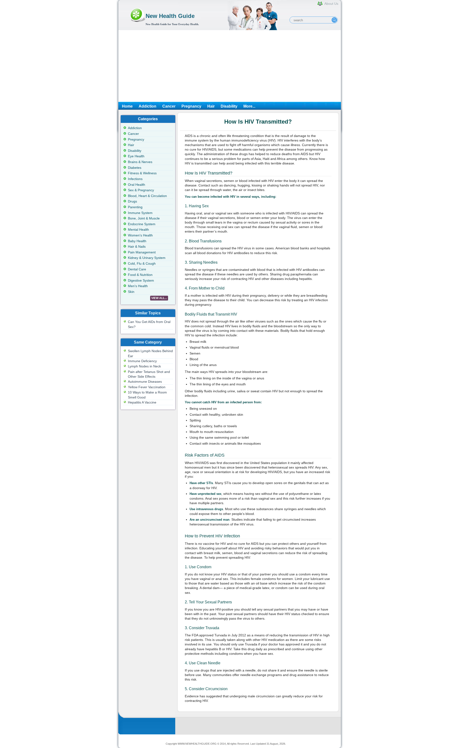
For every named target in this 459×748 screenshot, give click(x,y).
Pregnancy (191, 106)
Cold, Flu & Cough (142, 263)
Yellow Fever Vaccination (146, 387)
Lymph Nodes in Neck (144, 366)
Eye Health (136, 156)
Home (127, 106)
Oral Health (136, 184)
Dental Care (137, 269)
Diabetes (134, 167)
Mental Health (138, 229)
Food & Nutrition (140, 275)
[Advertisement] (229, 66)
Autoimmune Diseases (145, 381)
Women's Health (140, 235)
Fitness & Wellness (142, 173)
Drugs (132, 201)
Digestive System (141, 280)
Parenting (135, 207)
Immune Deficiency (142, 361)
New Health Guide (170, 16)
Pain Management (142, 252)
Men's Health (138, 286)
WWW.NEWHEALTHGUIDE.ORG (197, 743)
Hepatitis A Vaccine (142, 402)
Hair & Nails (137, 246)
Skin (131, 292)
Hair (211, 106)
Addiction (147, 106)
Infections (135, 179)
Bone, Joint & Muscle (144, 218)
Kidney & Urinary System (146, 258)
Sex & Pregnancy (141, 190)
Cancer (168, 106)
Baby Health (137, 241)
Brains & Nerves (140, 162)
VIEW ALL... (159, 298)
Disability (229, 106)
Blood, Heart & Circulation (147, 196)
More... (249, 106)
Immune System (140, 213)
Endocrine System (141, 224)
